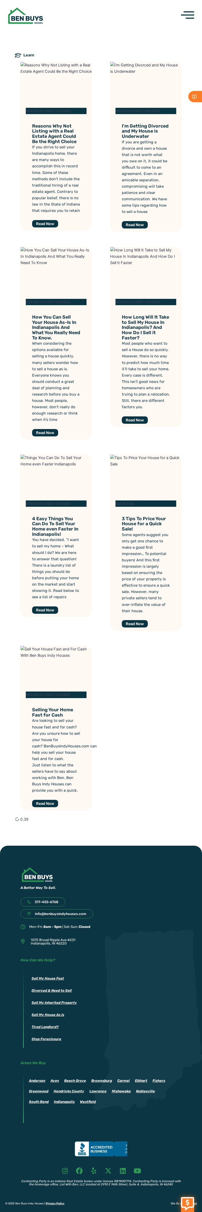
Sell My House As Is (48, 1015)
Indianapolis (64, 1102)
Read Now (45, 223)
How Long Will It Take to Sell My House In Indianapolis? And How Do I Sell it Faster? (145, 327)
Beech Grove (75, 1081)
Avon (54, 1081)
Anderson (37, 1081)
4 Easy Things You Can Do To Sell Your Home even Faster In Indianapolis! (55, 526)
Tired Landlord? (45, 1027)
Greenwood (38, 1091)
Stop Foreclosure (46, 1039)
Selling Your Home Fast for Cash (52, 712)
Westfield (88, 1102)
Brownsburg (101, 1081)
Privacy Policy (55, 1203)
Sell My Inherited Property (54, 1003)
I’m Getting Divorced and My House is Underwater (145, 131)
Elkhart (141, 1081)
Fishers (159, 1081)
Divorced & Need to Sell (52, 990)
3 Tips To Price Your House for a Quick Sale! (144, 524)
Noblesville (145, 1091)
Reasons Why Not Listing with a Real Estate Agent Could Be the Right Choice (54, 133)
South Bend (39, 1102)
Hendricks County (69, 1091)
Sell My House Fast (48, 978)
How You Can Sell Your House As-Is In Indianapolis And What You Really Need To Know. (56, 327)
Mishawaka (121, 1091)
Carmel (123, 1081)
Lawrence (98, 1091)
